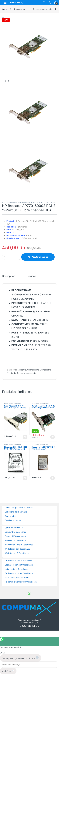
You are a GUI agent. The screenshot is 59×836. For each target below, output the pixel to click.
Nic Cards (34, 202)
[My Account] (49, 2)
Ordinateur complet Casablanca (19, 565)
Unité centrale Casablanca (16, 569)
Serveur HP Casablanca (15, 536)
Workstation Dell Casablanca (17, 549)
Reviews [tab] (31, 276)
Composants (19, 9)
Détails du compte (13, 520)
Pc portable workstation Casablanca (21, 582)
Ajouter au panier (40, 257)
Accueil (5, 9)
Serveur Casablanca (14, 527)
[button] (3, 17)
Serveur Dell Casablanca (15, 532)
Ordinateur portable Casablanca (19, 573)
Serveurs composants (42, 9)
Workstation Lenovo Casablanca (19, 544)
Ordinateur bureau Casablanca (18, 560)
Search (43, 2)
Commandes (10, 516)
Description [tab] (8, 276)
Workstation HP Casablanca (17, 553)
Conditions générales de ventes (19, 507)
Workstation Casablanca (15, 540)
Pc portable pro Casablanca (17, 577)
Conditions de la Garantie (16, 512)
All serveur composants (10, 202)
